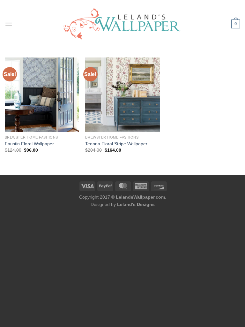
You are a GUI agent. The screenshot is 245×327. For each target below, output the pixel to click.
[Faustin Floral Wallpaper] (42, 94)
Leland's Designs (136, 204)
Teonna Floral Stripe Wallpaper (116, 143)
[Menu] (8, 24)
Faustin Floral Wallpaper (29, 143)
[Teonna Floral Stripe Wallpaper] (122, 94)
